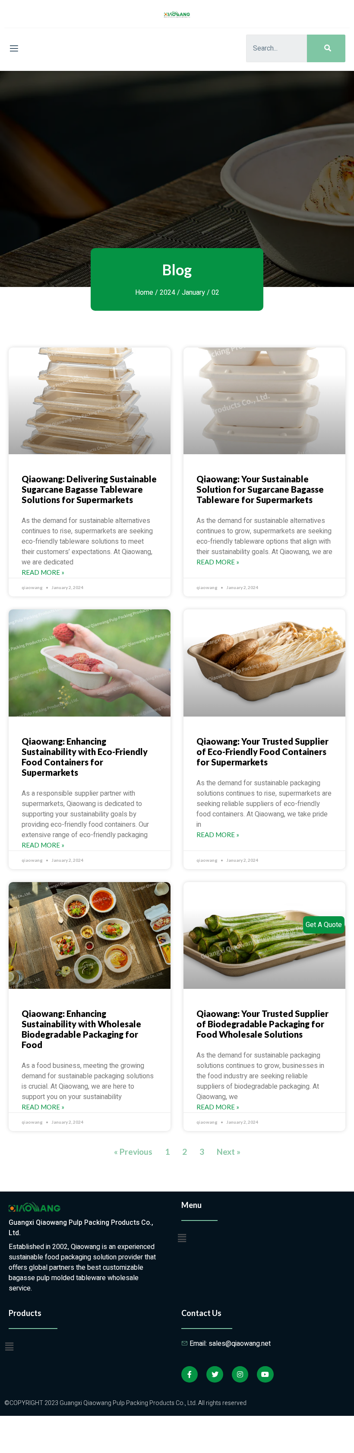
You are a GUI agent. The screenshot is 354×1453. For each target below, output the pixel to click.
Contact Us (201, 1313)
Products (25, 1313)
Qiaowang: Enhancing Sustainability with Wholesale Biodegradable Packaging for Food (81, 1029)
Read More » (43, 572)
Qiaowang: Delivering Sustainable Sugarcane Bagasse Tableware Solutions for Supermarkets (89, 489)
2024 (167, 292)
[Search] (326, 48)
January (193, 292)
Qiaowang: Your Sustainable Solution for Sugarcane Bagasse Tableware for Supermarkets (260, 489)
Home (144, 292)
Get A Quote (324, 925)
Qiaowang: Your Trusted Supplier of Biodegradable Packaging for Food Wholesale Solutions (262, 1023)
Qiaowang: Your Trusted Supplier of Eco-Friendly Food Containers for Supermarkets (262, 751)
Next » (228, 1152)
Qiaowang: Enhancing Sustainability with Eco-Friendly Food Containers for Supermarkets (85, 756)
